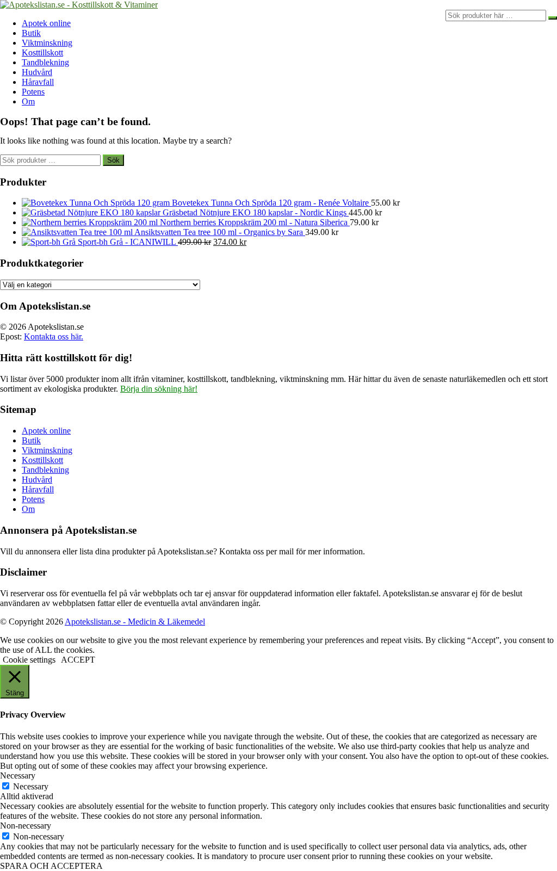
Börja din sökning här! (158, 388)
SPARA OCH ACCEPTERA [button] (51, 865)
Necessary (30, 786)
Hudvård (37, 72)
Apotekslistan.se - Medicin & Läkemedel (135, 621)
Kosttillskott (42, 52)
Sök (113, 160)
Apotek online (46, 23)
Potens (33, 91)
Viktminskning (47, 42)
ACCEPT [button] (78, 659)
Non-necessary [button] (25, 825)
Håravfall (38, 82)
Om (28, 101)
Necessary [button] (17, 775)
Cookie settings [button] (29, 659)
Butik (31, 33)
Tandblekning (45, 62)
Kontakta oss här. (53, 336)
